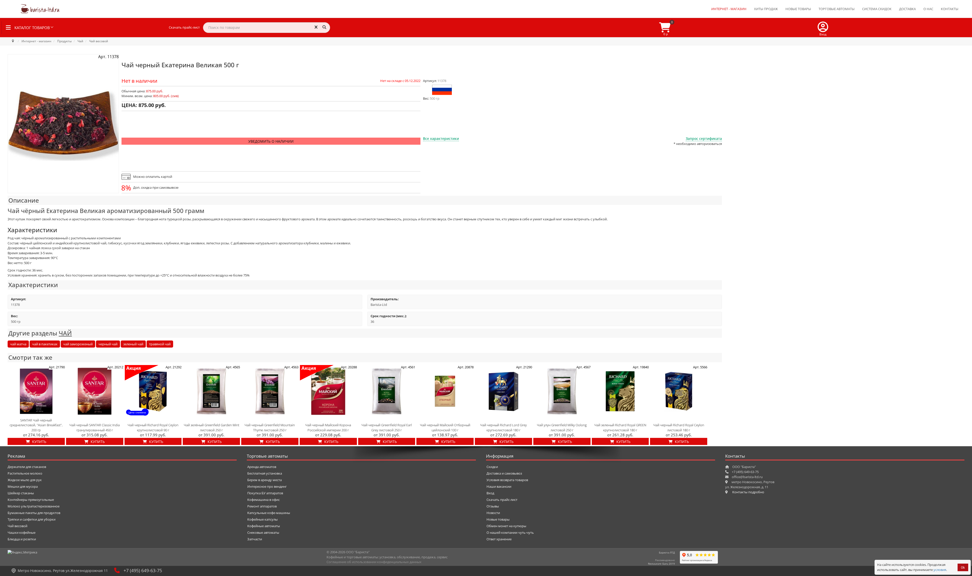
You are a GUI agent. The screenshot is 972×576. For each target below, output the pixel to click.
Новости (493, 512)
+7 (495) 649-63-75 (143, 570)
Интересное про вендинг (267, 486)
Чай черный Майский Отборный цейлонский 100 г (445, 427)
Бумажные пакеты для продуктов (34, 512)
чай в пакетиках (44, 344)
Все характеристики (441, 138)
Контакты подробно (748, 492)
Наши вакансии (499, 486)
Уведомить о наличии (271, 141)
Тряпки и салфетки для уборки (31, 519)
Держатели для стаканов (27, 466)
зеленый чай (133, 344)
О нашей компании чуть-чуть (510, 532)
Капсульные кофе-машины (268, 512)
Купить (38, 441)
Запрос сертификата (704, 138)
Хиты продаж (766, 9)
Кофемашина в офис (263, 499)
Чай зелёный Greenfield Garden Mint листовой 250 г (211, 427)
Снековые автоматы (263, 532)
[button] (823, 27)
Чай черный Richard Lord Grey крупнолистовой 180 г (503, 427)
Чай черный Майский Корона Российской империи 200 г (328, 427)
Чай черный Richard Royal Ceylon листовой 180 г (678, 427)
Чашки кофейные (21, 532)
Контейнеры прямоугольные (31, 499)
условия (940, 569)
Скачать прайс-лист (184, 27)
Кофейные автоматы (263, 526)
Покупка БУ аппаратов (265, 493)
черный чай (107, 344)
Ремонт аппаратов (262, 506)
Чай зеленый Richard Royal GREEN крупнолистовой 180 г (620, 427)
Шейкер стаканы (21, 493)
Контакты (949, 9)
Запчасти (254, 539)
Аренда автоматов (261, 466)
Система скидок (877, 9)
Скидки (492, 466)
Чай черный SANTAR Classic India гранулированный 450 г (94, 427)
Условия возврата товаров (507, 480)
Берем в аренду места (264, 480)
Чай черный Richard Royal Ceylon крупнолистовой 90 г (153, 427)
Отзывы (493, 506)
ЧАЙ (65, 333)
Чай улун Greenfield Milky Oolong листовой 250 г (562, 427)
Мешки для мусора (23, 486)
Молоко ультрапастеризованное (33, 506)
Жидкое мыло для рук (25, 480)
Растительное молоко (25, 473)
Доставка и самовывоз (504, 473)
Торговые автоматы (837, 9)
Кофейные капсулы (262, 519)
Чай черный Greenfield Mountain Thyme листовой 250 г (270, 427)
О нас (928, 9)
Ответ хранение (499, 539)
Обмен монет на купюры (506, 526)
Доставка (907, 9)
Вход (490, 493)
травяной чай (160, 344)
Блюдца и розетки (22, 539)
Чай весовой (17, 526)
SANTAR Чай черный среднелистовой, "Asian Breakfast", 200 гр (36, 425)
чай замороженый (78, 344)
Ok (963, 567)
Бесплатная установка (264, 473)
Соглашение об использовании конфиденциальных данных (374, 562)
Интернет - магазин (728, 9)
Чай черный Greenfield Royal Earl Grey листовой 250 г (386, 427)
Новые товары (798, 9)
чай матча (18, 344)
